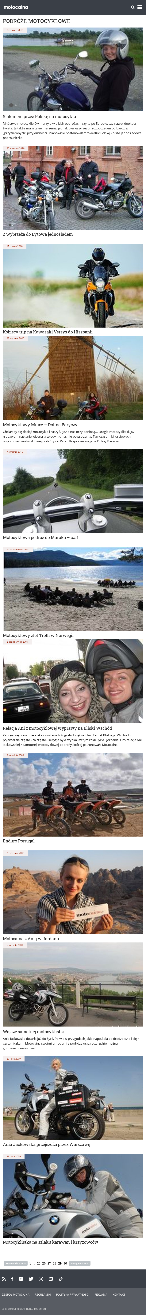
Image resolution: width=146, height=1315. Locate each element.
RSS (4, 1279)
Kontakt (119, 1294)
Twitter (31, 1279)
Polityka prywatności (72, 1294)
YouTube (21, 1279)
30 (65, 1263)
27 (49, 1263)
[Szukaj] (133, 7)
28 (54, 1263)
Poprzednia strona (16, 1263)
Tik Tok (60, 1279)
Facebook (12, 1279)
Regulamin (43, 1294)
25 (38, 1263)
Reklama (100, 1294)
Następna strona (80, 1263)
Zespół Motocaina (15, 1294)
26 (44, 1263)
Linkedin (50, 1279)
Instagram (41, 1279)
